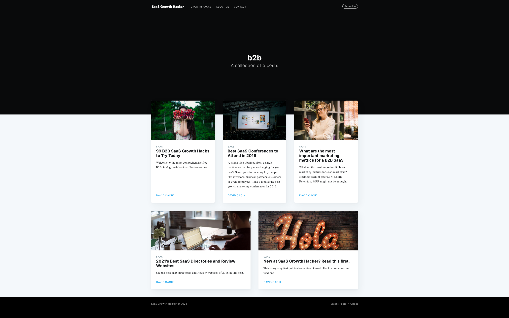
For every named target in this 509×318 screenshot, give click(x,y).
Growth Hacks (201, 6)
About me (222, 6)
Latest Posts (338, 303)
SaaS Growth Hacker (164, 303)
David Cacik (165, 195)
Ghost (354, 303)
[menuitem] (201, 7)
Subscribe (350, 6)
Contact (240, 6)
